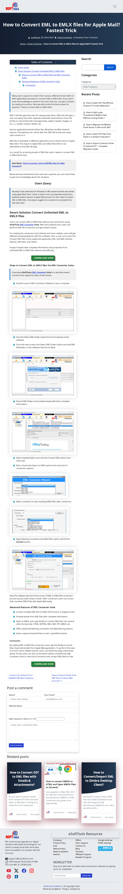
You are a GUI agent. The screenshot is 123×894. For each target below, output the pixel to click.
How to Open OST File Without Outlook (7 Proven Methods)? (98, 104)
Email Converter (65, 37)
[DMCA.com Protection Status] (105, 847)
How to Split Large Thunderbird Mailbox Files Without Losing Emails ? (95, 115)
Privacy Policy (59, 843)
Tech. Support (82, 843)
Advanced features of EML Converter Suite (41, 81)
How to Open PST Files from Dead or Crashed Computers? (97, 135)
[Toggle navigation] (115, 6)
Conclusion (31, 85)
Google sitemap (105, 840)
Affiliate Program (83, 854)
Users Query (23, 67)
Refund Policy (59, 848)
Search (110, 67)
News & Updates (60, 851)
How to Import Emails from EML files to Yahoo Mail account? (64, 678)
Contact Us (81, 845)
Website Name (15, 706)
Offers (78, 840)
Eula (55, 845)
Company (57, 840)
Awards (56, 854)
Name (11, 695)
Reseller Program (83, 857)
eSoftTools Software (53, 886)
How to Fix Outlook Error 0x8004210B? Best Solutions (21, 676)
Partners (79, 851)
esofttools (35, 37)
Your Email (49, 695)
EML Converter (27, 224)
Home (22, 44)
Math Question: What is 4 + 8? (22, 719)
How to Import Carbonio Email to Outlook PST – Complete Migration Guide (98, 146)
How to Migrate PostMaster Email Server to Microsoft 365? (97, 126)
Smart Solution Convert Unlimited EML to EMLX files (41, 71)
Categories (86, 82)
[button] (43, 62)
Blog (78, 848)
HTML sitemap (104, 843)
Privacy (65, 889)
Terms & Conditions (52, 889)
